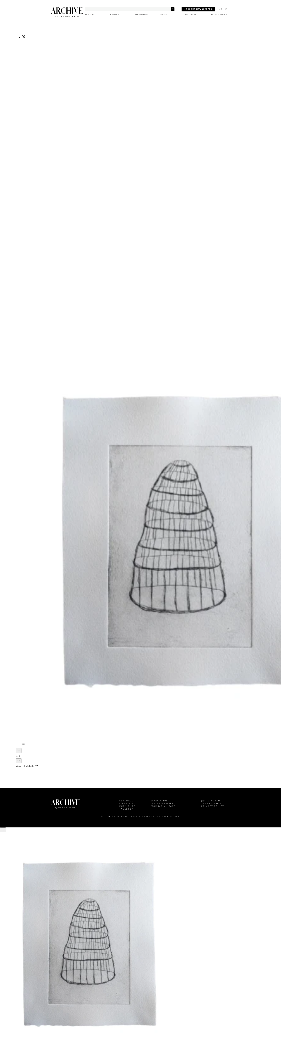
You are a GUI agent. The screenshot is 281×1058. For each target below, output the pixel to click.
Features (126, 801)
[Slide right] (18, 760)
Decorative (159, 801)
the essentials (162, 803)
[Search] (172, 9)
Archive (118, 816)
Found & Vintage (163, 806)
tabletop (126, 809)
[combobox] (130, 9)
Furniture (127, 806)
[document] (140, 945)
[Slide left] (18, 750)
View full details (25, 766)
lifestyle (126, 803)
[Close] (3, 829)
